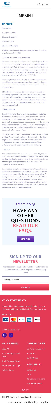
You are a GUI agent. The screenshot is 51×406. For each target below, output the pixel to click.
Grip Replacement (34, 383)
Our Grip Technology (36, 348)
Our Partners (32, 357)
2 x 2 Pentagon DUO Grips (11, 355)
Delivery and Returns (36, 378)
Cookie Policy (31, 402)
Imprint (44, 402)
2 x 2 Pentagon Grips (11, 361)
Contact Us (31, 369)
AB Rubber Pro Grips (11, 365)
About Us (31, 353)
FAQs (29, 374)
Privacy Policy (14, 402)
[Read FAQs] (25, 221)
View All (5, 348)
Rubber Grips (8, 370)
